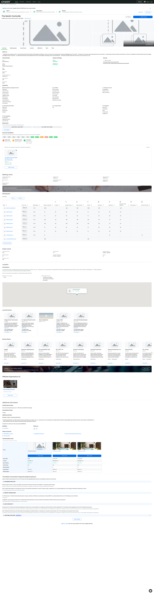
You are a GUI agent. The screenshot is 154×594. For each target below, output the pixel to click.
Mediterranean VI (9, 231)
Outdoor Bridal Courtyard (11, 239)
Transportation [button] (149, 359)
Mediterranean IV (9, 223)
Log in (151, 1)
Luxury (39, 1)
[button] (46, 33)
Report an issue (64, 523)
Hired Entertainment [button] (76, 359)
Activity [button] (5, 359)
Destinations (28, 1)
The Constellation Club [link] (44, 349)
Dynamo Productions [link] (78, 349)
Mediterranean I (9, 211)
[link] (10, 345)
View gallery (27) (149, 44)
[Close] (150, 8)
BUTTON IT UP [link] (59, 349)
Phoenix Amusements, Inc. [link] (114, 349)
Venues (16, 1)
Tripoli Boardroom (9, 235)
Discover (34, 1)
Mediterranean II (9, 215)
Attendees (4, 196)
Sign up (148, 1)
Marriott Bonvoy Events (9, 389)
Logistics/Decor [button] (23, 359)
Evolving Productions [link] (96, 349)
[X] (34, 429)
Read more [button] (6, 327)
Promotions (22, 1)
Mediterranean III (9, 219)
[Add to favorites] (16, 150)
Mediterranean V (9, 227)
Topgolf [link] (6, 349)
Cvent (2, 4)
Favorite (129, 16)
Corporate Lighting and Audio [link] (28, 349)
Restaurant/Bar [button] (41, 359)
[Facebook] (37, 429)
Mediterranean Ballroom (11, 208)
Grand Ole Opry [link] (129, 349)
